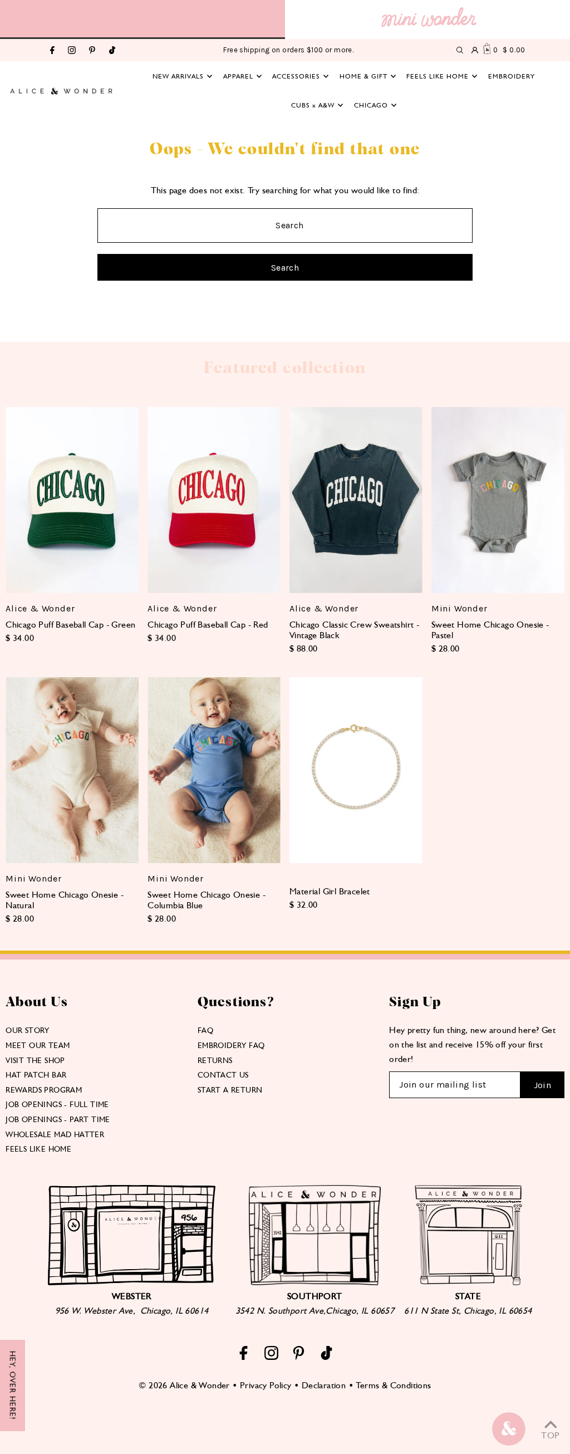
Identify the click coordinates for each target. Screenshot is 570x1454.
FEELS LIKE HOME (38, 1148)
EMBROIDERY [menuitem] (511, 76)
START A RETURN (230, 1089)
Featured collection (285, 368)
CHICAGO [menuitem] (371, 105)
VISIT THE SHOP (35, 1060)
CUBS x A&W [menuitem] (313, 105)
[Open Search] (459, 50)
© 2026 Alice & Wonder (184, 1385)
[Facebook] (52, 51)
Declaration (324, 1385)
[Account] (474, 50)
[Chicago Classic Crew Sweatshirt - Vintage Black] (355, 500)
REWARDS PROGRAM (44, 1089)
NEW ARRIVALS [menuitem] (178, 76)
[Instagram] (72, 51)
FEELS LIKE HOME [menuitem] (437, 76)
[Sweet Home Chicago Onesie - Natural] (72, 770)
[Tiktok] (112, 51)
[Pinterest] (92, 51)
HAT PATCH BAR (36, 1074)
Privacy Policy (266, 1385)
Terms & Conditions (393, 1385)
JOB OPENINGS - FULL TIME (57, 1104)
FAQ (205, 1030)
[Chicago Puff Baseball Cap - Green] (72, 500)
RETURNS (215, 1060)
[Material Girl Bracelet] (355, 770)
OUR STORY (28, 1030)
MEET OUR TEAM (38, 1045)
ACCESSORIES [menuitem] (296, 76)
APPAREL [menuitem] (238, 76)
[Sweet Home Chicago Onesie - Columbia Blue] (214, 770)
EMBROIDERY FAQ (231, 1045)
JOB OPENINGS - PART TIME (58, 1119)
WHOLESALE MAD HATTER (55, 1134)
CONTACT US (223, 1074)
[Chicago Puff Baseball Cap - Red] (214, 500)
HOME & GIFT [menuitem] (363, 76)
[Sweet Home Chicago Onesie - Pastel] (497, 500)
